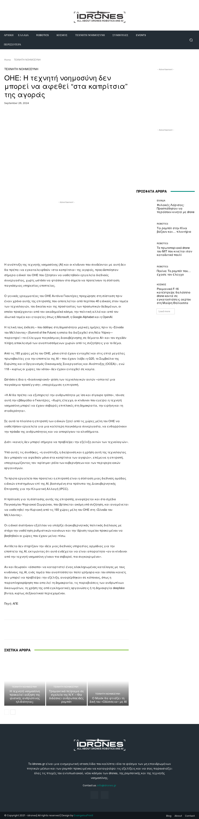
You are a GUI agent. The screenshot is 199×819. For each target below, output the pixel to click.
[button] (191, 40)
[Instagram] (104, 795)
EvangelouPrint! (83, 815)
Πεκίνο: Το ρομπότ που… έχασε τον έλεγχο (174, 272)
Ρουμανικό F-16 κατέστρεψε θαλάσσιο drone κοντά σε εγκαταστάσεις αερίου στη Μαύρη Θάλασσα (174, 296)
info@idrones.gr (106, 785)
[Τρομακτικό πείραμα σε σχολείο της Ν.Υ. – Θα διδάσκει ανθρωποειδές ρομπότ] (66, 681)
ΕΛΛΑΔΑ (161, 200)
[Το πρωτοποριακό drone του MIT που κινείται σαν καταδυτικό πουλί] (145, 249)
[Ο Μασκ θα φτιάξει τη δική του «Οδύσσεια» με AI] (108, 681)
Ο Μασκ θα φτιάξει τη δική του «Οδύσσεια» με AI (108, 700)
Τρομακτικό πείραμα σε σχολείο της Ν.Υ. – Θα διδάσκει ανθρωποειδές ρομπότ (66, 696)
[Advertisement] (66, 231)
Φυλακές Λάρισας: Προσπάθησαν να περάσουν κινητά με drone (175, 208)
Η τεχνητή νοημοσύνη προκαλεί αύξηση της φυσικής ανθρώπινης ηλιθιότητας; (25, 696)
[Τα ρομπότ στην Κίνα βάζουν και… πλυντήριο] (145, 228)
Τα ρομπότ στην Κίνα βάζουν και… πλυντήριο (174, 229)
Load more (164, 311)
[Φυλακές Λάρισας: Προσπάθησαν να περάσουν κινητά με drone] (145, 206)
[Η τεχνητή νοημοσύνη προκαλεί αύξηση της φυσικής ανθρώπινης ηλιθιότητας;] (24, 681)
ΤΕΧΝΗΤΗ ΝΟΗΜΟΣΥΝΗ (27, 59)
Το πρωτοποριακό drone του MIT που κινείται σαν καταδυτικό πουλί (174, 251)
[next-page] (12, 712)
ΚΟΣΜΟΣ (161, 284)
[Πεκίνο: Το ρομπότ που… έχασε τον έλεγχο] (145, 270)
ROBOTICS (162, 224)
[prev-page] (6, 712)
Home (7, 59)
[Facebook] (94, 795)
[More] (101, 115)
